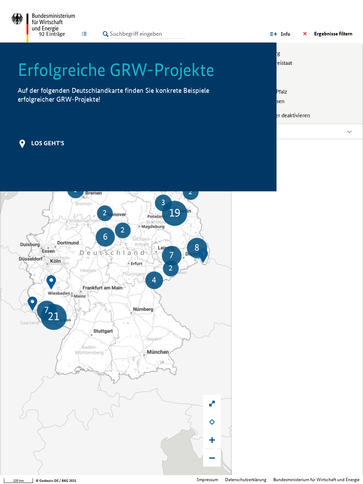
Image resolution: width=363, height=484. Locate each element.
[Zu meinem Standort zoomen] (212, 421)
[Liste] (85, 33)
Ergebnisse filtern (333, 33)
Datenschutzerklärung (245, 479)
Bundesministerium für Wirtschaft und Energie (316, 479)
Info (285, 34)
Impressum (207, 479)
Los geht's (47, 143)
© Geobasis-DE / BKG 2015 (56, 481)
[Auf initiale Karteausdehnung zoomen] (212, 403)
